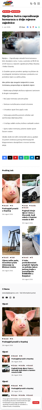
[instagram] (10, 297)
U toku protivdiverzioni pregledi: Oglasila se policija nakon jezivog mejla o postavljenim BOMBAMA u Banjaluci (30, 268)
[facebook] (3, 297)
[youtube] (7, 297)
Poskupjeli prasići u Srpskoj (10, 209)
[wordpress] (14, 297)
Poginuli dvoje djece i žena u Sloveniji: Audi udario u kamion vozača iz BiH (29, 215)
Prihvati (35, 402)
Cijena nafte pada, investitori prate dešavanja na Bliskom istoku (10, 263)
